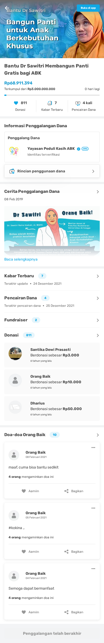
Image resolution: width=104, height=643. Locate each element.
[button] (52, 469)
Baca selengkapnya (21, 259)
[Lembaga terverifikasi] (85, 148)
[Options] (93, 447)
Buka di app (88, 8)
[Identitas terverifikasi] (78, 148)
